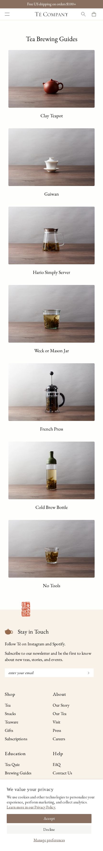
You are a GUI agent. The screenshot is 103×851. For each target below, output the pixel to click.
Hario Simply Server (51, 272)
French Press (51, 429)
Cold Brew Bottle (51, 507)
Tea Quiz (12, 764)
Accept (49, 818)
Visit (56, 722)
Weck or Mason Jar (51, 350)
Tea (8, 705)
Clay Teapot (51, 115)
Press (57, 730)
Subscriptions (16, 738)
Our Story (61, 705)
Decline (49, 829)
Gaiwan (51, 194)
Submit (86, 672)
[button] (7, 14)
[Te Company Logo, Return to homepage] (51, 14)
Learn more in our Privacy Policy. (31, 807)
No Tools (51, 585)
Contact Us (62, 773)
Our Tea (59, 713)
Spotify (58, 644)
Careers (59, 738)
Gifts (9, 730)
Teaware (11, 722)
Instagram (36, 644)
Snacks (10, 713)
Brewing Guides (18, 773)
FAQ (57, 764)
